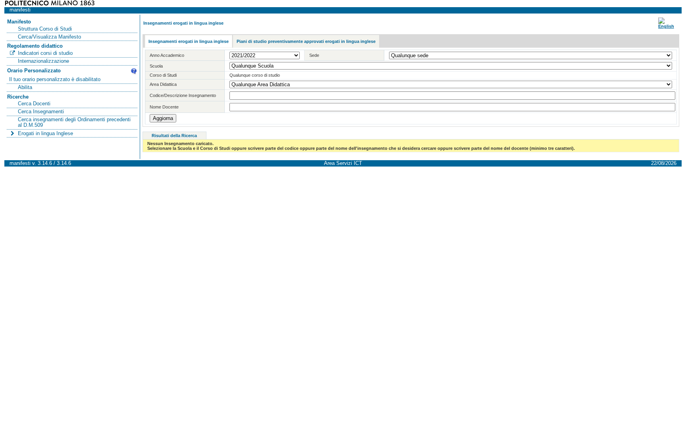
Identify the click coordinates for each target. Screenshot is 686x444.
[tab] (188, 41)
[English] (666, 26)
